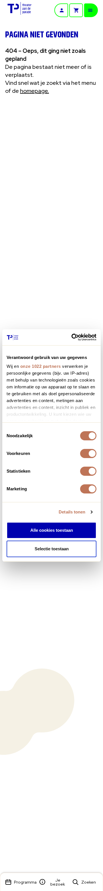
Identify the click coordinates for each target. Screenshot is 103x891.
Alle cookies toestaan (51, 530)
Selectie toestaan (52, 548)
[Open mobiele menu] (91, 10)
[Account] (61, 10)
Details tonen (72, 511)
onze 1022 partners (40, 366)
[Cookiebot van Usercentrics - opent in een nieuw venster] (72, 337)
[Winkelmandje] (76, 10)
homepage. (34, 91)
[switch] (88, 453)
